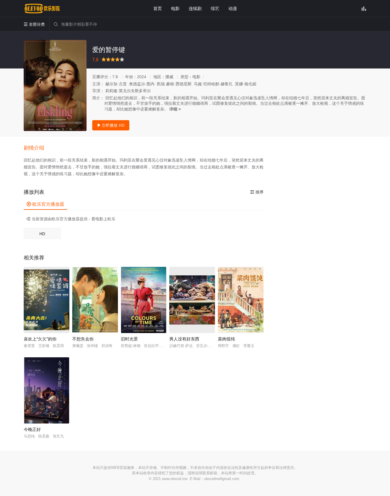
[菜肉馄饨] (241, 300)
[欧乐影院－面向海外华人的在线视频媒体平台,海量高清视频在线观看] (42, 8)
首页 (157, 8)
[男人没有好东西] (192, 300)
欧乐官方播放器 (45, 204)
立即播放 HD (110, 125)
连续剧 (195, 8)
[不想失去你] (95, 300)
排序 (257, 192)
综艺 (215, 8)
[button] (37, 148)
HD (42, 233)
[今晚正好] (46, 390)
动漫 (232, 8)
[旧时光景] (143, 300)
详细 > (175, 109)
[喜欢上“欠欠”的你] (46, 300)
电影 (175, 8)
